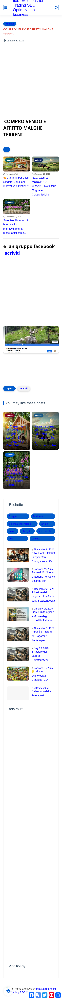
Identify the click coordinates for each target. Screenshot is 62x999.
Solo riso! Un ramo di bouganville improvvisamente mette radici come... (15, 226)
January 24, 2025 (43, 569)
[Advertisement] (31, 86)
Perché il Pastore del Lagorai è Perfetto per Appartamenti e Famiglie (42, 636)
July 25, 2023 (41, 687)
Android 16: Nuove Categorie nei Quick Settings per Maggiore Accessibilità (43, 577)
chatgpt (26, 531)
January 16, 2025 (43, 668)
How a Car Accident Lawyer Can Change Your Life (43, 557)
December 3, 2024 (44, 588)
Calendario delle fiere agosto (41, 693)
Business (38, 516)
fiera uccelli (45, 531)
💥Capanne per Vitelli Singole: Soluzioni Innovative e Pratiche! (16, 181)
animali (10, 23)
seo (11, 538)
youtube (36, 538)
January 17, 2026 (43, 608)
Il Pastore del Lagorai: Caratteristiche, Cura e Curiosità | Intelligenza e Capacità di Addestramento (42, 656)
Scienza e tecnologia (20, 523)
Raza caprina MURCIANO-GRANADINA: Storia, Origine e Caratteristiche (44, 186)
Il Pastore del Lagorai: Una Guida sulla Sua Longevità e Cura (43, 597)
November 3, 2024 (44, 628)
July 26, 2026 (41, 648)
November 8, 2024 (44, 549)
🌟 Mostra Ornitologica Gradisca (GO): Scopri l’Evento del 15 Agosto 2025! (43, 676)
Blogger (13, 516)
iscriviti (11, 253)
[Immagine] (18, 555)
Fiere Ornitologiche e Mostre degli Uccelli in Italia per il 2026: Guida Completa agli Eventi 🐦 (43, 617)
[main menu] (5, 7)
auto (11, 531)
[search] (56, 7)
